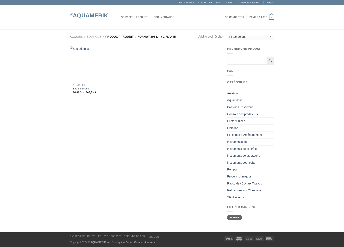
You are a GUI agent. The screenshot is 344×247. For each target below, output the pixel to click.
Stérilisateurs (235, 197)
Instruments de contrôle (242, 148)
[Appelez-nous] (78, 2)
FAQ (218, 2)
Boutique (94, 36)
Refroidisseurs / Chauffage (244, 190)
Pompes (232, 169)
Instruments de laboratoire (243, 155)
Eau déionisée (81, 88)
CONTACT (230, 2)
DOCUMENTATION (164, 17)
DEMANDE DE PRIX (251, 2)
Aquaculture (235, 100)
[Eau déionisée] (87, 64)
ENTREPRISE (186, 2)
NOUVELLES (205, 2)
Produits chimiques (239, 176)
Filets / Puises (236, 121)
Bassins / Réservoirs (240, 107)
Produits (142, 17)
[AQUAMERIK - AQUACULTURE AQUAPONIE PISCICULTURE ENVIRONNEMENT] (93, 17)
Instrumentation (237, 141)
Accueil (76, 36)
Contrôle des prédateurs (242, 114)
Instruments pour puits (241, 162)
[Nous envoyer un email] (75, 2)
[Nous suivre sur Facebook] (72, 2)
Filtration (232, 128)
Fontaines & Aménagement (244, 134)
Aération (232, 93)
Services (127, 17)
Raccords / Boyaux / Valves (244, 183)
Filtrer (234, 217)
